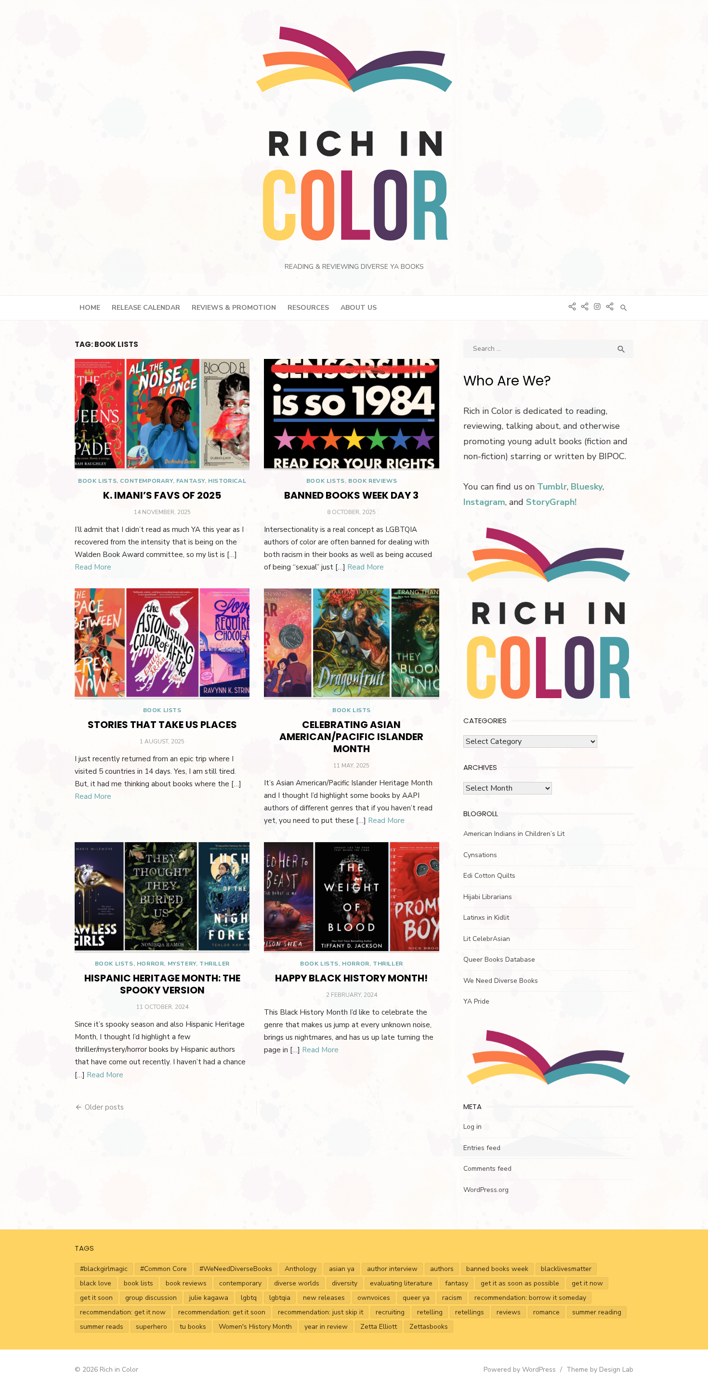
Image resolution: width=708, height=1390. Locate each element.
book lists (138, 1283)
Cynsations (480, 855)
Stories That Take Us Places (162, 724)
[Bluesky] (572, 305)
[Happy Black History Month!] (351, 897)
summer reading (596, 1312)
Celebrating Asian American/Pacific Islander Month (351, 736)
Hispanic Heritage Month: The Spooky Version (162, 984)
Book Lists (97, 481)
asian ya (341, 1268)
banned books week (497, 1268)
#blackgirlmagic (104, 1268)
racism (452, 1297)
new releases (324, 1297)
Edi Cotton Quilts (489, 875)
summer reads (101, 1326)
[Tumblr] (584, 305)
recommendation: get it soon (221, 1312)
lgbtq (249, 1297)
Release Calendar (146, 307)
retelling (430, 1312)
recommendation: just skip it (320, 1312)
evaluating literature (401, 1283)
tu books (193, 1326)
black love (95, 1283)
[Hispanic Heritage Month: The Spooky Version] (162, 897)
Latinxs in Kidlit (486, 917)
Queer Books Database (499, 959)
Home (89, 307)
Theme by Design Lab (599, 1369)
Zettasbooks (428, 1326)
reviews (509, 1312)
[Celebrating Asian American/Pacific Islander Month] (351, 644)
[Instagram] (597, 305)
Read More (93, 567)
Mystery (182, 963)
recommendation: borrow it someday (530, 1297)
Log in (472, 1126)
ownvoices (373, 1297)
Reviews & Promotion (234, 307)
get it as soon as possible (520, 1283)
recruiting (390, 1312)
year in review (326, 1326)
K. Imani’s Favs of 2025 (162, 495)
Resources (308, 307)
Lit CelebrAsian (486, 938)
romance (546, 1312)
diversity (344, 1283)
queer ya (416, 1297)
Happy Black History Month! (351, 978)
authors (442, 1268)
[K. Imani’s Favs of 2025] (162, 414)
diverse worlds (296, 1283)
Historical (227, 481)
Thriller (214, 963)
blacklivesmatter (566, 1268)
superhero (151, 1326)
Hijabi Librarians (487, 896)
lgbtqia (279, 1297)
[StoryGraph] (609, 305)
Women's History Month (255, 1326)
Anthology (300, 1268)
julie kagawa (208, 1297)
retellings (469, 1312)
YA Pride (476, 1001)
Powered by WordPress (520, 1369)
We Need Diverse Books (500, 980)
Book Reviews (372, 481)
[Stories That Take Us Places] (162, 644)
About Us (359, 307)
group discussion (151, 1297)
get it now (587, 1283)
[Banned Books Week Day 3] (351, 414)
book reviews (186, 1283)
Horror (150, 963)
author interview (392, 1268)
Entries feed (481, 1147)
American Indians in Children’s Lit (513, 833)
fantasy (456, 1283)
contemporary (240, 1283)
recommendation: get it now (123, 1312)
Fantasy (190, 481)
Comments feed (487, 1168)
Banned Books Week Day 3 (351, 495)
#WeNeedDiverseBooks (235, 1268)
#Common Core (163, 1268)
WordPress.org (486, 1189)
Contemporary (146, 481)
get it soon (96, 1297)
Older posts (104, 1107)
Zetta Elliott (378, 1326)
